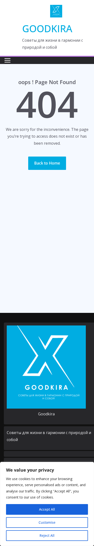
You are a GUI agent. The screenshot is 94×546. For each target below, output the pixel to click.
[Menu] (7, 60)
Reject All (47, 535)
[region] (47, 504)
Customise (47, 522)
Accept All (47, 509)
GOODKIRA (47, 28)
